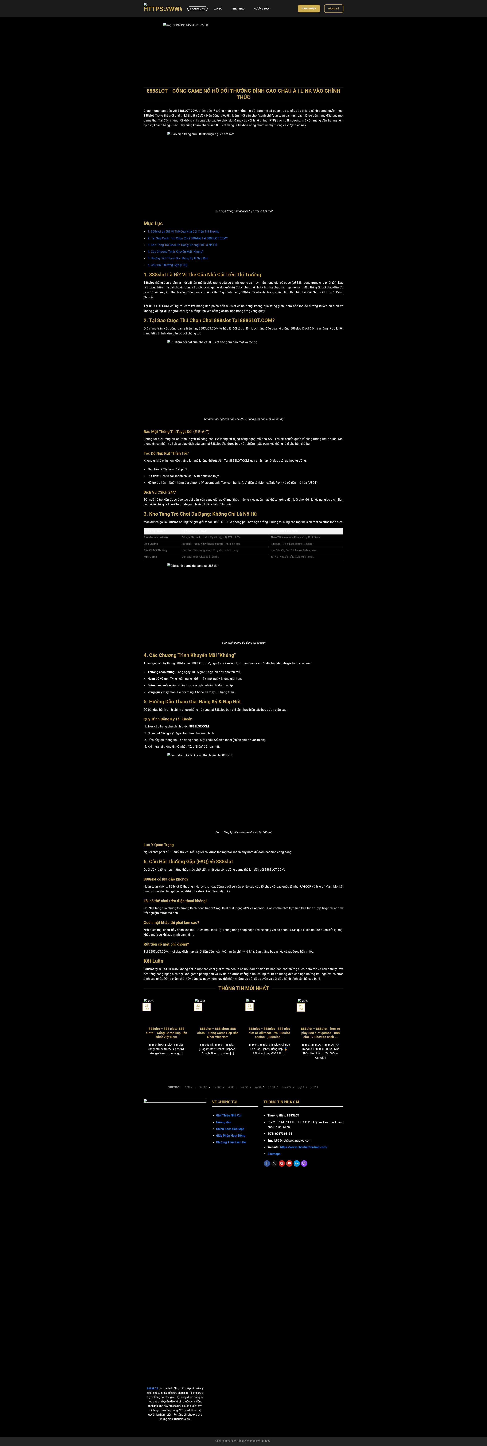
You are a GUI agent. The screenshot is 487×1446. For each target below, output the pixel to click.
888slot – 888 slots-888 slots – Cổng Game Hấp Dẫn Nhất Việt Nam (166, 1033)
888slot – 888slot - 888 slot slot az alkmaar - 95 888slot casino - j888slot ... (269, 1033)
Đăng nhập (309, 8)
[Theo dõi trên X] (274, 1163)
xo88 (258, 1087)
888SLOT (266, 1441)
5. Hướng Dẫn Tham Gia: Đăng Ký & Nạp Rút (178, 258)
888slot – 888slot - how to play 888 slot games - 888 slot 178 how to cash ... (320, 1033)
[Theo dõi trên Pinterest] (282, 1163)
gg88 (301, 1087)
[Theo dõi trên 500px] (297, 1163)
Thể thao (238, 8)
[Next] (334, 50)
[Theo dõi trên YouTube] (289, 1163)
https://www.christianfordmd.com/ (303, 1147)
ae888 (217, 1087)
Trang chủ (197, 8)
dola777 (286, 1087)
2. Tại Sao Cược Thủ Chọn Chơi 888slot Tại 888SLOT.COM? (188, 238)
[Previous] (152, 50)
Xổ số (218, 8)
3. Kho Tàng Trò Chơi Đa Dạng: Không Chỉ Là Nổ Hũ (182, 245)
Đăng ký (333, 8)
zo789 (314, 1087)
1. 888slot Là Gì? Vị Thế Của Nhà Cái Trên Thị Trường (183, 231)
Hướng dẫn (262, 8)
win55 (244, 1087)
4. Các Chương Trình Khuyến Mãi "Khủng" (175, 251)
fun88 (203, 1087)
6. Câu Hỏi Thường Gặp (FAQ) (168, 265)
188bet (189, 1087)
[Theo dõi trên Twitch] (304, 1163)
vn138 (271, 1087)
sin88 (231, 1087)
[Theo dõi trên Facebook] (267, 1163)
